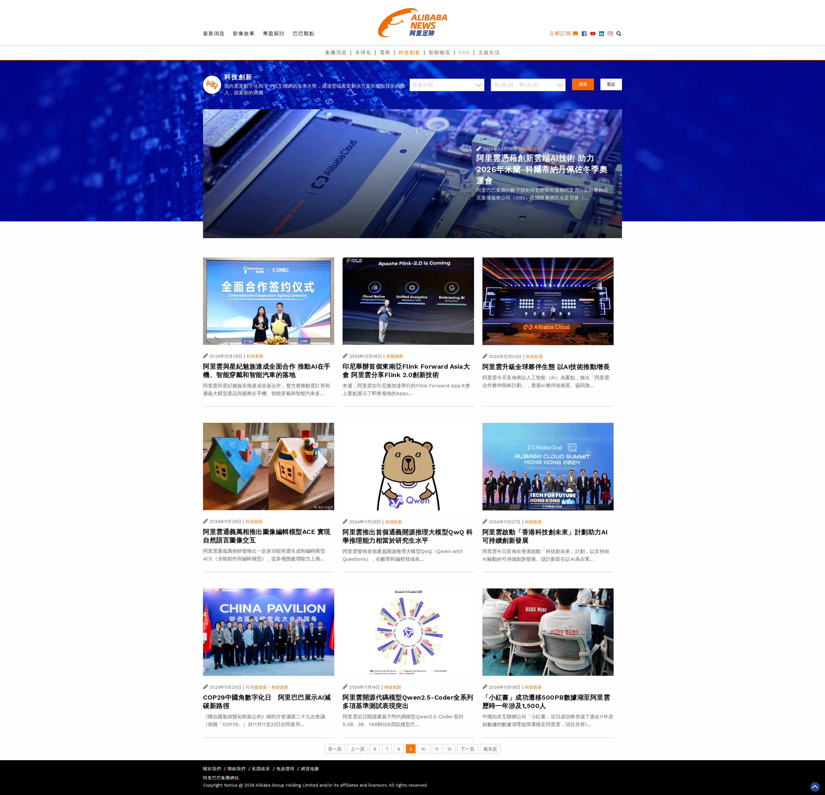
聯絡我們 (237, 768)
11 (436, 748)
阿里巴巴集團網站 (221, 777)
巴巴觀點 (304, 33)
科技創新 (410, 52)
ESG (464, 52)
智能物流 (440, 52)
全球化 (363, 52)
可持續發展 (256, 687)
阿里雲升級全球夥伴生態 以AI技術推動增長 (546, 367)
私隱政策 (261, 768)
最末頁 (490, 748)
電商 (385, 52)
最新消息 (214, 33)
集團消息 (336, 52)
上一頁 (357, 748)
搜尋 (583, 84)
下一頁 (467, 748)
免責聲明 (286, 768)
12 (449, 748)
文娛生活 (489, 52)
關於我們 (212, 768)
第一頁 (335, 748)
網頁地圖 (310, 768)
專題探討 (274, 33)
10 (423, 748)
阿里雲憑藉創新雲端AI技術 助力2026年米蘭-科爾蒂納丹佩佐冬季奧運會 (541, 169)
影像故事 (244, 33)
